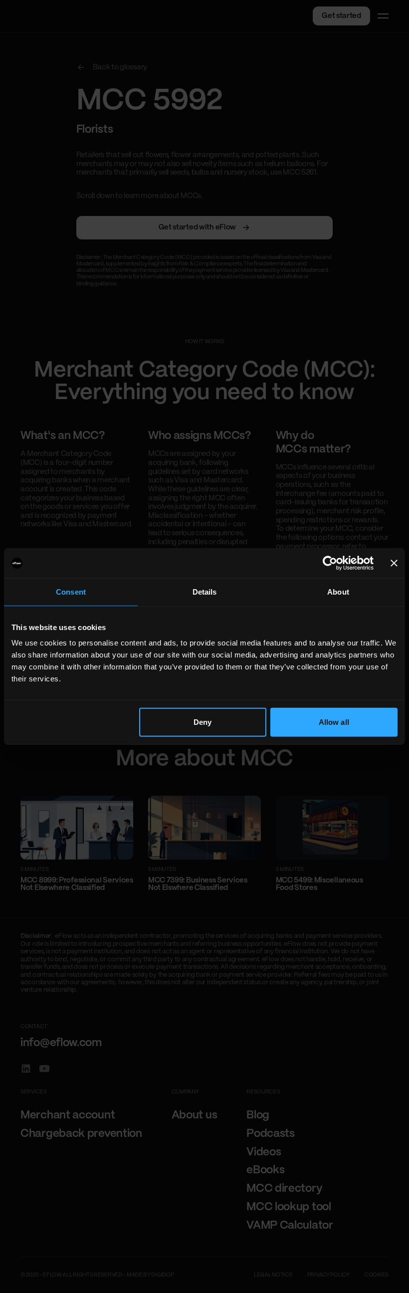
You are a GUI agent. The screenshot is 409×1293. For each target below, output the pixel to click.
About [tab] (338, 592)
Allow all (334, 722)
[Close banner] (394, 563)
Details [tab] (205, 592)
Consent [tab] (71, 592)
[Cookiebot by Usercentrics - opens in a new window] (330, 563)
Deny (202, 722)
